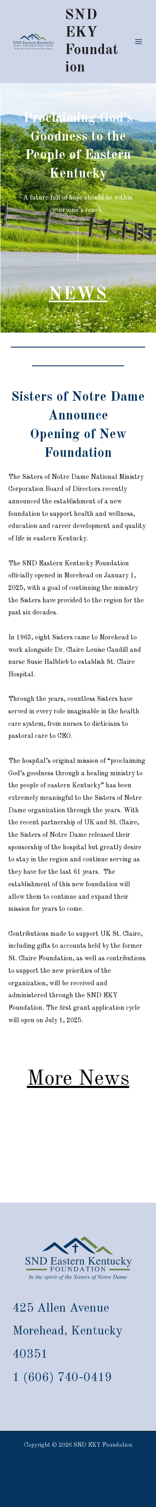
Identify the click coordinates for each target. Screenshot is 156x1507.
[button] (78, 295)
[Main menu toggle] (138, 41)
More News (78, 1079)
